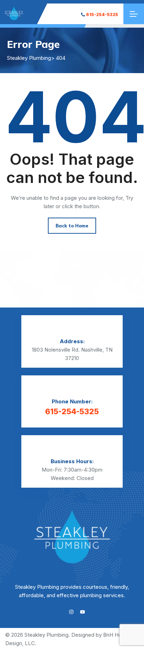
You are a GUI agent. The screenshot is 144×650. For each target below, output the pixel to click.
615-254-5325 (102, 14)
